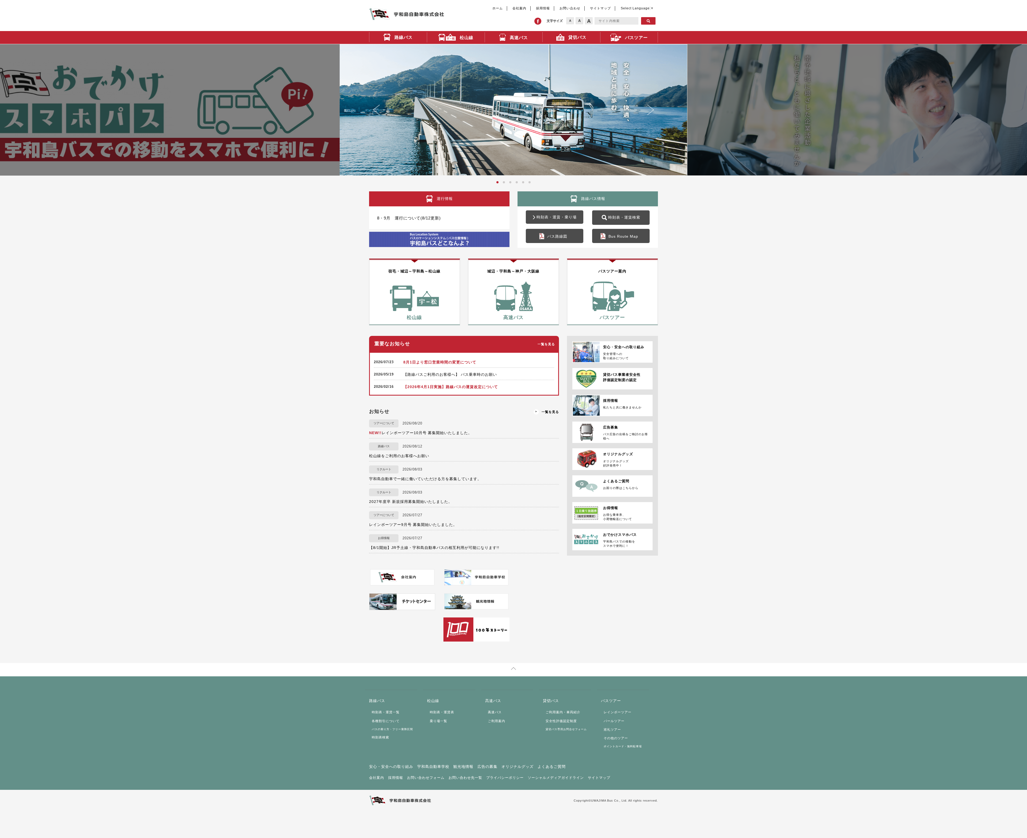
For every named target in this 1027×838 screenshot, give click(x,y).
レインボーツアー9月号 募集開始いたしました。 (413, 524)
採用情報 (543, 8)
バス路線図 (557, 236)
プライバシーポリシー (505, 778)
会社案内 (519, 8)
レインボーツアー (617, 712)
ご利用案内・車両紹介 (563, 712)
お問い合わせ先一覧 (465, 778)
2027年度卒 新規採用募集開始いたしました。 (410, 501)
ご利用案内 (496, 721)
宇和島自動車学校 (433, 766)
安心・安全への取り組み (391, 766)
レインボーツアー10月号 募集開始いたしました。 (420, 433)
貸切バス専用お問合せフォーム (566, 729)
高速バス (495, 712)
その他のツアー (616, 738)
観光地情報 (463, 766)
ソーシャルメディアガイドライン (556, 778)
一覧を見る (546, 344)
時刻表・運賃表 (442, 712)
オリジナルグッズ (517, 766)
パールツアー (614, 721)
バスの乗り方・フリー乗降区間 (392, 729)
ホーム (497, 8)
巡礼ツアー (612, 729)
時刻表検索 (380, 737)
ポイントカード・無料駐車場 (623, 746)
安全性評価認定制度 (561, 721)
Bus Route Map (623, 236)
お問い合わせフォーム (425, 778)
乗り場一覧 (438, 721)
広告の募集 (487, 766)
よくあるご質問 (552, 766)
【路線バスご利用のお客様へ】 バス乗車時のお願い (450, 374)
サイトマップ (600, 8)
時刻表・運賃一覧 (386, 712)
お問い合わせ (570, 8)
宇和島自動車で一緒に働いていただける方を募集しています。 (425, 479)
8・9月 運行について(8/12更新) (409, 218)
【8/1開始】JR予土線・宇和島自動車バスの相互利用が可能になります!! (434, 547)
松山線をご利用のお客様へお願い (399, 456)
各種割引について (386, 721)
